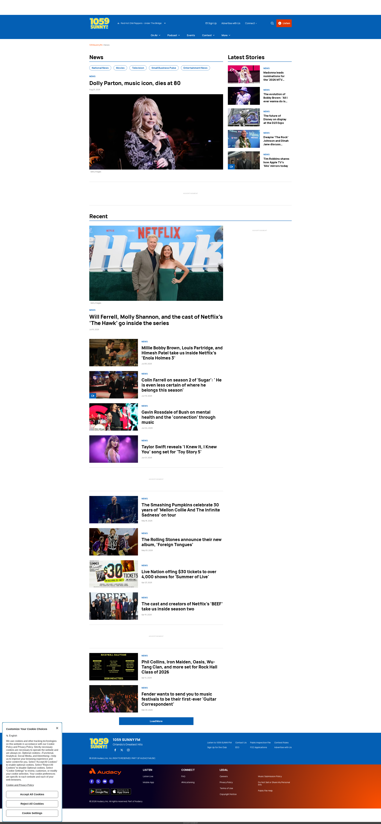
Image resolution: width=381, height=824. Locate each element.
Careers (224, 776)
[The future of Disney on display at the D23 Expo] (244, 117)
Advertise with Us (230, 23)
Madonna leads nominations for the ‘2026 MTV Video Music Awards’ (274, 80)
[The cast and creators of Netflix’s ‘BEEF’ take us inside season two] (113, 606)
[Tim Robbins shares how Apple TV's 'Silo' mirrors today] (244, 160)
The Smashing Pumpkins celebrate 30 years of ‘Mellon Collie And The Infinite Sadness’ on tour (181, 510)
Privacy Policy (226, 782)
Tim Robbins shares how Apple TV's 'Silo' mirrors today (276, 162)
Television (138, 68)
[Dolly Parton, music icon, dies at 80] (156, 131)
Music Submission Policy (270, 776)
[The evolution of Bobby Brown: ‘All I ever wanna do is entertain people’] (244, 96)
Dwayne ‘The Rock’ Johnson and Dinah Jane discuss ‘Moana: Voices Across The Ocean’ (276, 144)
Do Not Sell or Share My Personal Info (274, 783)
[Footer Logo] (113, 771)
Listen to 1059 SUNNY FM (219, 742)
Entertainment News (195, 68)
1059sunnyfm (96, 44)
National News (100, 68)
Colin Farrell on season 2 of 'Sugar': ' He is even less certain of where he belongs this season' (182, 385)
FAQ (183, 776)
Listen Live (148, 776)
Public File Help (265, 790)
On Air (154, 35)
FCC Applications (258, 747)
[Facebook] (115, 750)
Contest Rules (281, 742)
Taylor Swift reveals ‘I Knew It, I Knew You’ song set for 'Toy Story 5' (179, 449)
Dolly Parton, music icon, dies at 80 (135, 83)
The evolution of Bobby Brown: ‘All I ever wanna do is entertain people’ (275, 99)
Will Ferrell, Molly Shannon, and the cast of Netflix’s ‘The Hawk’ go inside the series (156, 320)
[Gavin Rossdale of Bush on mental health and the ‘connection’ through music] (113, 417)
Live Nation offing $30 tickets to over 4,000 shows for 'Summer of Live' (179, 574)
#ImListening (188, 782)
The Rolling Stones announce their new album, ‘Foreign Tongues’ (182, 542)
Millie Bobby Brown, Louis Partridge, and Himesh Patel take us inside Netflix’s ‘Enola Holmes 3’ (182, 353)
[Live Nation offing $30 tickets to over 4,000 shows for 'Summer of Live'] (113, 574)
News (92, 76)
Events (191, 35)
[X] (121, 750)
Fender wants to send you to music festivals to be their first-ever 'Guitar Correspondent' (179, 699)
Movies (120, 68)
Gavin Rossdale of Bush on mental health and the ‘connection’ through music (179, 417)
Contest (207, 35)
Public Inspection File (260, 742)
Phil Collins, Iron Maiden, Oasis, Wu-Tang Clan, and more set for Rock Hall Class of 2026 (179, 667)
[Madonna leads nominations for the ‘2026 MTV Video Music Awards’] (244, 74)
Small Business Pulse (164, 68)
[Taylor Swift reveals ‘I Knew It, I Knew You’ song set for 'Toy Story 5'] (113, 449)
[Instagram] (128, 750)
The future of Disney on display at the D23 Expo (274, 119)
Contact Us (241, 742)
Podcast (172, 35)
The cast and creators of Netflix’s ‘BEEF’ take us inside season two (182, 606)
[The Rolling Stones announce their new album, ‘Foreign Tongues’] (113, 541)
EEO (237, 747)
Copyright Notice (228, 794)
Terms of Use (226, 788)
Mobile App (148, 782)
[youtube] (104, 781)
